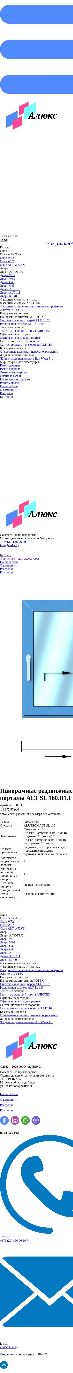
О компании (8, 389)
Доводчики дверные (13, 372)
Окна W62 (7, 261)
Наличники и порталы (15, 379)
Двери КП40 (8, 296)
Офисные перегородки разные (20, 337)
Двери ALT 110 (10, 289)
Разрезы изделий (11, 382)
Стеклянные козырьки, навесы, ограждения (29, 351)
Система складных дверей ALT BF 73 (25, 320)
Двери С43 (7, 285)
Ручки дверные (10, 369)
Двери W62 (7, 278)
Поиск (3, 239)
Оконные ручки (10, 375)
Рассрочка (6, 393)
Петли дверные (10, 365)
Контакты (6, 396)
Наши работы (9, 386)
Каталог (5, 555)
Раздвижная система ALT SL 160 (22, 323)
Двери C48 (7, 282)
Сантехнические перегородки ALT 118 (26, 344)
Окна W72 (7, 257)
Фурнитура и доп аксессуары (19, 558)
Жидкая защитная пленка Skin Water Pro (26, 358)
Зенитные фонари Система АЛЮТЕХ (25, 330)
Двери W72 (7, 275)
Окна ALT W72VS (12, 264)
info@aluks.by (9, 545)
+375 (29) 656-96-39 (58, 244)
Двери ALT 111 (10, 292)
